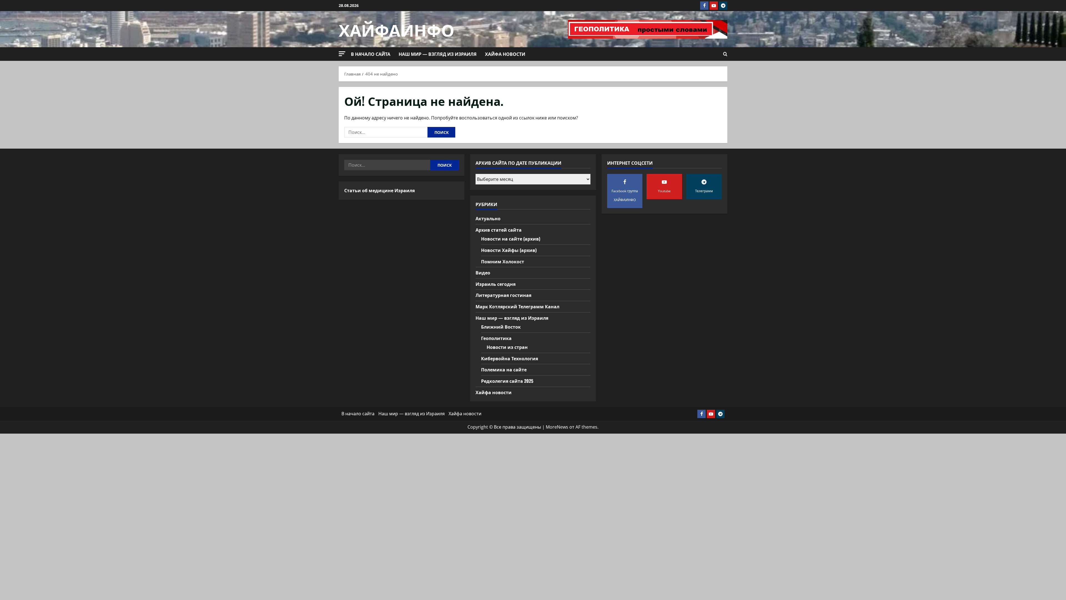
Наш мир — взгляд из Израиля (438, 54)
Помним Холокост (502, 261)
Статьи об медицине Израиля (379, 190)
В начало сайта (370, 54)
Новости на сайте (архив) (510, 238)
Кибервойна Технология (509, 358)
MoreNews (557, 427)
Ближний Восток (501, 326)
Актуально (488, 218)
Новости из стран (507, 347)
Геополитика (496, 338)
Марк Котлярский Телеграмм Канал (517, 306)
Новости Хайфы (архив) (509, 250)
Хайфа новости (505, 54)
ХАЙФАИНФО (396, 29)
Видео (483, 272)
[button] (342, 53)
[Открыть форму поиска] (725, 54)
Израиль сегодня (496, 284)
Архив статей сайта (499, 229)
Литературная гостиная (503, 295)
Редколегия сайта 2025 (507, 381)
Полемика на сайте (504, 369)
